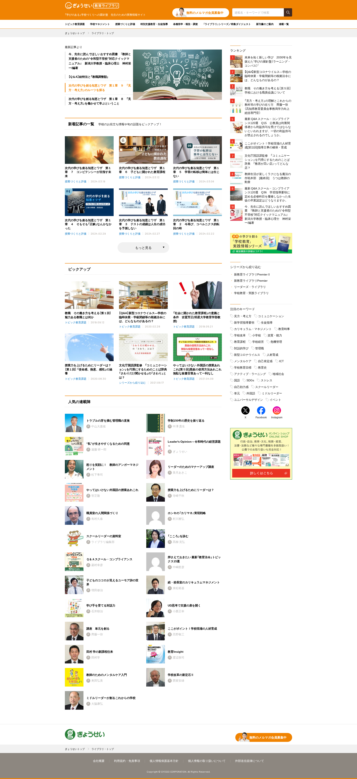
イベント (275, 399)
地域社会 (278, 374)
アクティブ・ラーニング (250, 374)
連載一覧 (284, 24)
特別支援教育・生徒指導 (154, 24)
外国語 (250, 393)
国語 (237, 380)
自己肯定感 (265, 361)
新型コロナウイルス (247, 354)
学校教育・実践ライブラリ (251, 293)
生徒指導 (267, 322)
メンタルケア (242, 361)
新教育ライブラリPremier (251, 280)
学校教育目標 (242, 367)
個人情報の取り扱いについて (207, 761)
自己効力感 (241, 387)
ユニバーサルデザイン (248, 399)
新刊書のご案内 (265, 24)
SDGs (250, 380)
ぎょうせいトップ (75, 33)
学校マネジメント (100, 24)
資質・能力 (275, 335)
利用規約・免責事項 (127, 761)
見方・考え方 (242, 316)
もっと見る (143, 247)
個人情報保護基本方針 (164, 761)
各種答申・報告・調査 (185, 24)
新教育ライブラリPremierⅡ (252, 274)
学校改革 (240, 335)
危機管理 (276, 341)
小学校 (256, 335)
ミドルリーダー (272, 393)
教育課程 (240, 341)
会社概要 (99, 761)
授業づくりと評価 (125, 24)
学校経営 (258, 341)
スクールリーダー (266, 387)
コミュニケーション (271, 316)
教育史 (262, 367)
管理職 (259, 348)
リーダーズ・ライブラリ (250, 287)
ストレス (266, 380)
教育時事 (284, 329)
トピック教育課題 (75, 24)
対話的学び (241, 348)
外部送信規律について (249, 761)
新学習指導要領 (244, 322)
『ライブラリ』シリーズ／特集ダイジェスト (227, 24)
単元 (237, 393)
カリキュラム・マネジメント (253, 329)
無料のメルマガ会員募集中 (205, 12)
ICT (281, 361)
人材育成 (272, 354)
